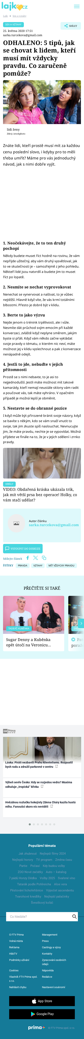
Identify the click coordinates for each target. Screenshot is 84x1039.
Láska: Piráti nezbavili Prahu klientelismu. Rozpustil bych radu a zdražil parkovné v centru (39, 764)
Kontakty (47, 953)
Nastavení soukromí (53, 987)
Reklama (14, 947)
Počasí (35, 866)
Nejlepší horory (22, 860)
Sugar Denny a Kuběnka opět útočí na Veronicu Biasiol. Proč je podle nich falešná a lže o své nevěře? (30, 642)
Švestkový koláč (42, 903)
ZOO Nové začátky (30, 872)
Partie (23, 866)
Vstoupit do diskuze (25, 548)
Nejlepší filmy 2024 (53, 853)
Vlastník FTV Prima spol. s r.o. (23, 978)
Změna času (63, 860)
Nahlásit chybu (17, 987)
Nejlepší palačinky (56, 896)
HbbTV (13, 953)
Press (45, 941)
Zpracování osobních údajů (54, 962)
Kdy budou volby (54, 866)
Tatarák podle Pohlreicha (34, 884)
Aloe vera (60, 884)
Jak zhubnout (28, 853)
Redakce (47, 976)
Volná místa (16, 941)
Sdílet (69, 27)
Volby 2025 (47, 878)
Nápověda (48, 970)
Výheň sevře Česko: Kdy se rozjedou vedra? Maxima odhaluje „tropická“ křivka (38, 784)
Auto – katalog (56, 872)
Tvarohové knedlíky (28, 896)
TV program (44, 860)
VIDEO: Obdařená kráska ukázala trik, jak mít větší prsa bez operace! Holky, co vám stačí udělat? (40, 494)
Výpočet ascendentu (60, 890)
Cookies (14, 970)
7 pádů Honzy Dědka (23, 878)
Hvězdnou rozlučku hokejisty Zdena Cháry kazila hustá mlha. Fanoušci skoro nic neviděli (40, 804)
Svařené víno (66, 878)
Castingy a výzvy (51, 947)
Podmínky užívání (19, 960)
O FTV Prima (16, 934)
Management (49, 934)
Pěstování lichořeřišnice (26, 890)
